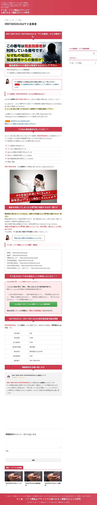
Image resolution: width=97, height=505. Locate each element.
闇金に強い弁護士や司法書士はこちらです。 (28, 238)
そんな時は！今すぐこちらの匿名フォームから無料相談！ (32, 304)
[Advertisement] (33, 411)
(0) (42, 73)
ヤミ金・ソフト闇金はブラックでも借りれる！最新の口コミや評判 (48, 499)
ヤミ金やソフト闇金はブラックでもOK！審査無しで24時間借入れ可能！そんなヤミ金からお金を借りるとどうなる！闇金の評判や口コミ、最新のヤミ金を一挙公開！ (48, 496)
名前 (7, 451)
